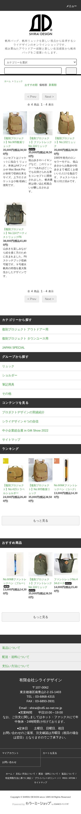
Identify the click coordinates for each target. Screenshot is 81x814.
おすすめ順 (31, 84)
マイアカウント (10, 753)
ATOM (72, 778)
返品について (68, 774)
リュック (18, 81)
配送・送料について (48, 774)
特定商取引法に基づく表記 (18, 778)
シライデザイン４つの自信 (20, 421)
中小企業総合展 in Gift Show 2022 (25, 430)
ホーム (7, 81)
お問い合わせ (9, 762)
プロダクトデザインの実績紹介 (23, 412)
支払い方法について (25, 774)
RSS (64, 778)
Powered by (18, 804)
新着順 (53, 84)
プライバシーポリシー (45, 778)
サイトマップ (11, 439)
